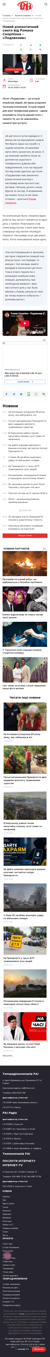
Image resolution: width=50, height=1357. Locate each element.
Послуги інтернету (11, 1298)
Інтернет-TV (8, 1302)
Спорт (5, 1232)
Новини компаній (10, 1228)
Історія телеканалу (11, 1284)
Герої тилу (8, 1244)
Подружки (7, 1261)
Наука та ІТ (8, 1225)
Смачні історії (9, 1265)
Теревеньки (8, 1268)
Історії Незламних (11, 1247)
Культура (7, 1221)
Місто (5, 1235)
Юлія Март (13, 80)
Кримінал (7, 1218)
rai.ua (21, 1314)
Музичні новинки (14, 69)
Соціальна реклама (11, 1295)
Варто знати (8, 1203)
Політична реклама (11, 1291)
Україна (6, 1197)
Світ (4, 1200)
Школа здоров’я (10, 1275)
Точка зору (8, 1272)
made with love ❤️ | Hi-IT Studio (25, 1341)
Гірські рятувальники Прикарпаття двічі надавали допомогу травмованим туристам (25, 780)
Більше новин (25, 535)
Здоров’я (7, 1214)
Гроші (5, 1207)
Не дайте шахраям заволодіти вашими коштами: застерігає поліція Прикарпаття (24, 872)
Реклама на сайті (10, 1288)
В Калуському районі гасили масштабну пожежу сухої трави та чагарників (23, 826)
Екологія (7, 1211)
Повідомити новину (12, 1305)
